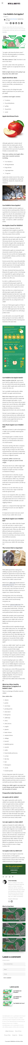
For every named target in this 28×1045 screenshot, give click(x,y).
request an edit (14, 872)
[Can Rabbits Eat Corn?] (7, 1003)
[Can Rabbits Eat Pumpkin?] (7, 991)
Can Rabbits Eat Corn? (10, 949)
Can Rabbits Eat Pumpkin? (11, 919)
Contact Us (14, 1035)
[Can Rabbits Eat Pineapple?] (7, 997)
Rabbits (5, 16)
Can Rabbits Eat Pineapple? (12, 934)
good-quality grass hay (8, 584)
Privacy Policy (7, 1035)
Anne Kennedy (14, 19)
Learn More (4, 32)
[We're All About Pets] (14, 3)
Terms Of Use (18, 1031)
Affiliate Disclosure (9, 1031)
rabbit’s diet (12, 582)
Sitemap (20, 1035)
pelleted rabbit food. (15, 604)
